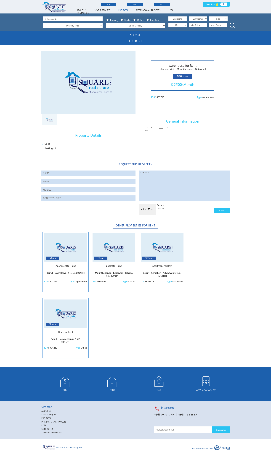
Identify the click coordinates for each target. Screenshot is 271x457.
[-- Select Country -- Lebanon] (135, 26)
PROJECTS (123, 10)
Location (155, 20)
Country (115, 20)
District (141, 20)
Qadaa (128, 20)
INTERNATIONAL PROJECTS (148, 10)
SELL (162, 5)
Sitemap (46, 407)
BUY (108, 5)
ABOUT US (81, 10)
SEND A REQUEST (102, 10)
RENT (135, 5)
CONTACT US (83, 13)
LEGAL (171, 10)
